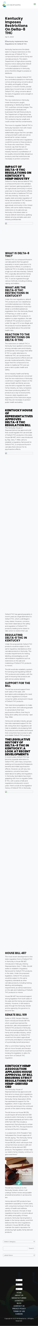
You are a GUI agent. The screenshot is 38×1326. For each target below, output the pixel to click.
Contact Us (19, 1306)
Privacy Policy (19, 1308)
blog (19, 1303)
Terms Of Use (19, 1311)
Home (19, 1292)
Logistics (19, 1300)
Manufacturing (19, 1298)
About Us (19, 1295)
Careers (19, 1314)
